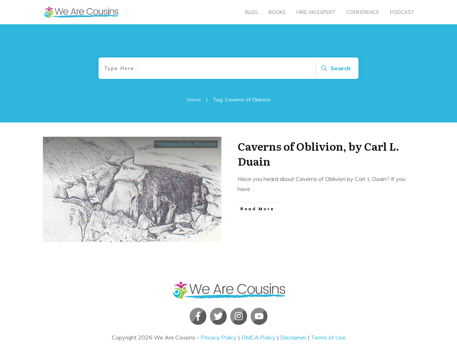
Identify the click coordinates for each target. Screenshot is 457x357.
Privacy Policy (219, 337)
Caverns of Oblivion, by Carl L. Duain (318, 153)
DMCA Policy (258, 337)
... (253, 188)
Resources (205, 143)
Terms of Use (328, 337)
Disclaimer (293, 337)
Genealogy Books (174, 143)
